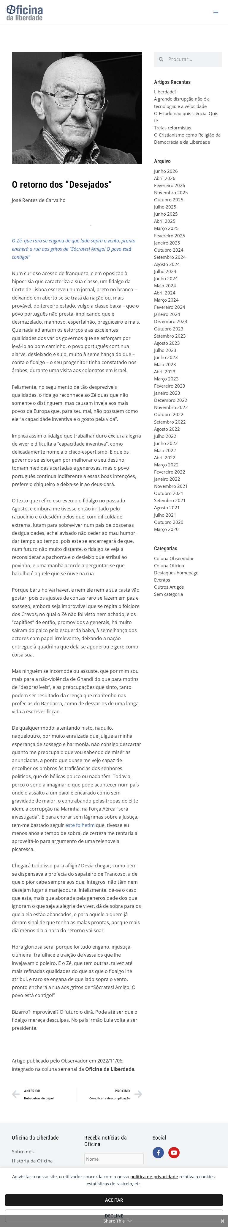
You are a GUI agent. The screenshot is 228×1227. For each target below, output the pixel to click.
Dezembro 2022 (170, 400)
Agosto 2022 (167, 429)
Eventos (162, 580)
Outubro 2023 (168, 329)
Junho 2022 (166, 443)
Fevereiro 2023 (169, 386)
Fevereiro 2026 (169, 185)
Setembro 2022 (170, 422)
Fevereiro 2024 (169, 307)
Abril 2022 (164, 457)
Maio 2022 (165, 450)
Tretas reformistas (172, 128)
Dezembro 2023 (170, 321)
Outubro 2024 (168, 250)
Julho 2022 (165, 436)
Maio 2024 (165, 286)
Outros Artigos (169, 587)
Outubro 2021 (168, 493)
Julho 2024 (165, 271)
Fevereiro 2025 (169, 236)
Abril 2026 (164, 178)
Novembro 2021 (171, 486)
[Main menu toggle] (216, 12)
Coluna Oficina (169, 565)
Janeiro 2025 (167, 243)
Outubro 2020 (168, 522)
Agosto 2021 (167, 507)
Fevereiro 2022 (169, 472)
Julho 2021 (165, 515)
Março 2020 (166, 529)
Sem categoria (168, 594)
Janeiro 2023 (167, 393)
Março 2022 (166, 465)
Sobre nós (23, 1151)
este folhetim (80, 825)
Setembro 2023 (170, 336)
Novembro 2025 (171, 192)
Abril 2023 (164, 371)
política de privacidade (154, 1176)
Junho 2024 (166, 278)
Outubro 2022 (168, 414)
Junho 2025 (166, 214)
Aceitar (114, 1200)
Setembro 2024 (170, 257)
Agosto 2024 (167, 264)
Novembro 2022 (171, 407)
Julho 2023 (165, 350)
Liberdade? (165, 92)
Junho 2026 (166, 171)
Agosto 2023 (167, 343)
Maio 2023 (165, 364)
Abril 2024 (164, 293)
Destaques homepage (176, 573)
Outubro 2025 (168, 200)
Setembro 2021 (170, 500)
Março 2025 (166, 228)
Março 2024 (166, 300)
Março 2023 (166, 379)
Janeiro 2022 (167, 479)
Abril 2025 (164, 221)
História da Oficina (32, 1161)
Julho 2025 (165, 207)
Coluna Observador (174, 558)
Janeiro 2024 (167, 314)
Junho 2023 (166, 357)
